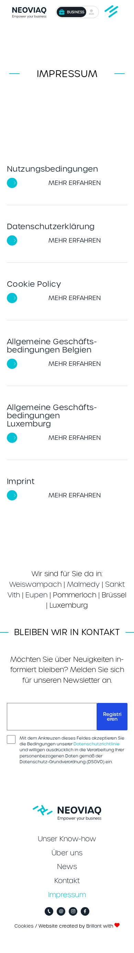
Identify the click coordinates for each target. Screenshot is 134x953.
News (67, 866)
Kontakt (67, 880)
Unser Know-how (67, 838)
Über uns (67, 853)
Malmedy (83, 584)
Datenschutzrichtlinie (97, 743)
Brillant (94, 926)
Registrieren (112, 716)
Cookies (24, 926)
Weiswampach (35, 584)
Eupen (36, 595)
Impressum (67, 894)
